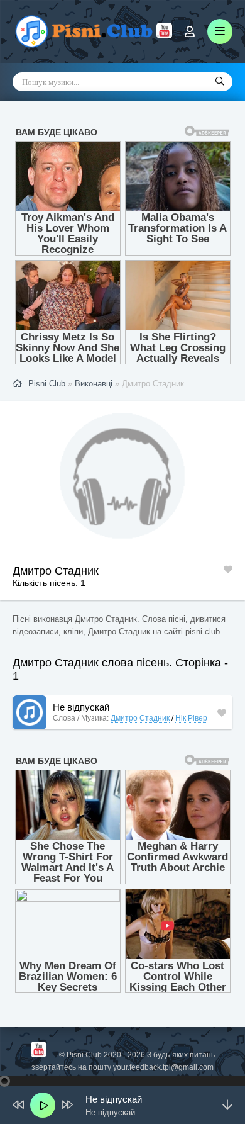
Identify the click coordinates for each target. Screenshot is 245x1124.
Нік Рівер (191, 718)
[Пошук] (219, 81)
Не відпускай (81, 707)
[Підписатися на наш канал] (164, 35)
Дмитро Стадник (140, 718)
